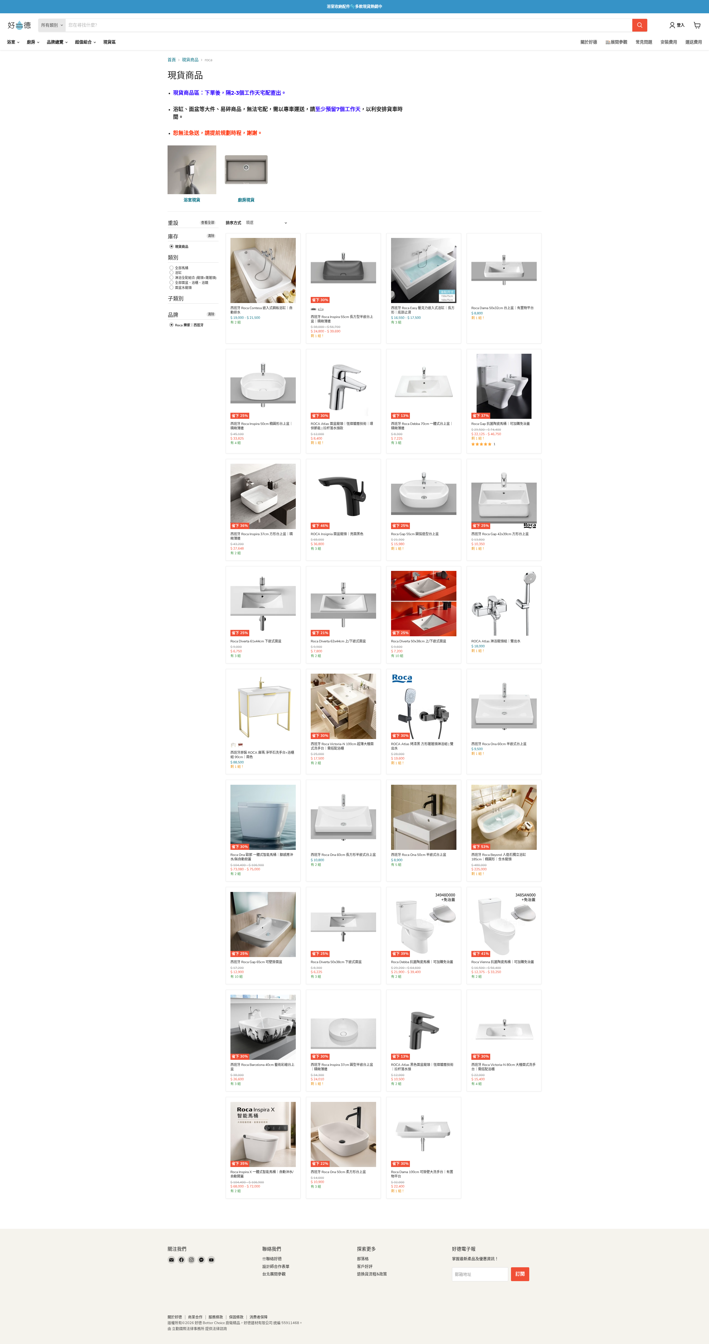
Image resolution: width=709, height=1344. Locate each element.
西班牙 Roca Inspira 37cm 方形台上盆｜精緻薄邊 (261, 536)
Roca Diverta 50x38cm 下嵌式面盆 (336, 962)
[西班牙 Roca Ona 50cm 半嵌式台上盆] (423, 817)
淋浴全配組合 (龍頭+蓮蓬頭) (195, 278)
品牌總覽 (56, 42)
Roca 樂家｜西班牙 (189, 325)
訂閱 (520, 1274)
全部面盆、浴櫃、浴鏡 (191, 283)
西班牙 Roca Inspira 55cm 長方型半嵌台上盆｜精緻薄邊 (342, 319)
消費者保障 (259, 1317)
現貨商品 (190, 60)
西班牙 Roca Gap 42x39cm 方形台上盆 (500, 534)
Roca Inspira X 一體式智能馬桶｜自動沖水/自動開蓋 (261, 1174)
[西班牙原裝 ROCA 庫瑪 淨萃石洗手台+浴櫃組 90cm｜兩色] (263, 706)
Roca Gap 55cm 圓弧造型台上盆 (415, 534)
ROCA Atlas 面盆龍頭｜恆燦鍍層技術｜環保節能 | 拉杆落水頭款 (342, 426)
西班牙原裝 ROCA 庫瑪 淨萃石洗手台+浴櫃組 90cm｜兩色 (262, 754)
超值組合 (84, 42)
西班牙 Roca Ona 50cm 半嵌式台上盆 (418, 855)
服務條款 (216, 1317)
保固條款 (236, 1317)
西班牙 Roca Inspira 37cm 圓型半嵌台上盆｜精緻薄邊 (342, 1067)
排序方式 (233, 223)
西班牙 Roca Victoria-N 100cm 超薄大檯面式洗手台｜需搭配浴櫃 (342, 746)
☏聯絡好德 (272, 1258)
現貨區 (109, 42)
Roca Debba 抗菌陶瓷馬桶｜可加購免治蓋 (422, 962)
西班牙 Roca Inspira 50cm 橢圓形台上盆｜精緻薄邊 (261, 426)
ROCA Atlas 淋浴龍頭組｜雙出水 (495, 641)
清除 (211, 236)
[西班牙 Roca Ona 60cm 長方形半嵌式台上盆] (343, 817)
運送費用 (693, 42)
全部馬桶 (181, 268)
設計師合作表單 (275, 1266)
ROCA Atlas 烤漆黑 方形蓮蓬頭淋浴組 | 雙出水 (422, 746)
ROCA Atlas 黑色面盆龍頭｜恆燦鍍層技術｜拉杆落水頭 (422, 1067)
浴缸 (178, 273)
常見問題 (644, 42)
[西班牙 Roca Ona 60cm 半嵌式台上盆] (504, 706)
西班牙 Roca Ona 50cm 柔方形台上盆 (338, 1172)
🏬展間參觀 (616, 42)
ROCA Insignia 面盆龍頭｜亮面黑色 (337, 534)
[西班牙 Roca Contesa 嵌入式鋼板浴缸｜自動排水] (263, 270)
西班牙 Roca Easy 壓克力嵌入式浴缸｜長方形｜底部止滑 (422, 310)
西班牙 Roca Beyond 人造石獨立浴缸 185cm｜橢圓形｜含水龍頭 (498, 857)
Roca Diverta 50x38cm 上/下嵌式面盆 (418, 641)
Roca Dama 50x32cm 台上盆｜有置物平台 (502, 308)
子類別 (176, 299)
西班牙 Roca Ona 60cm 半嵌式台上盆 (498, 744)
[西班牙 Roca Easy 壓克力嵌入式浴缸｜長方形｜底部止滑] (423, 270)
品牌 (173, 315)
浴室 (11, 42)
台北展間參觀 (274, 1274)
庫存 (173, 237)
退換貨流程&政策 (372, 1274)
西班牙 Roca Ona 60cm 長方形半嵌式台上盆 (343, 855)
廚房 (31, 42)
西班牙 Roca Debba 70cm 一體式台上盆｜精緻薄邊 (422, 426)
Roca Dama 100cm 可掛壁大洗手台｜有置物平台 (422, 1174)
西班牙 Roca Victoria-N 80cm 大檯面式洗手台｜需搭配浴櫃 (503, 1067)
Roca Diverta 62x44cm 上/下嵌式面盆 (338, 641)
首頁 (172, 60)
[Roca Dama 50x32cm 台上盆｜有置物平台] (504, 270)
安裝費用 (669, 42)
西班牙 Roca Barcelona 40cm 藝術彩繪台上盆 (262, 1067)
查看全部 (207, 222)
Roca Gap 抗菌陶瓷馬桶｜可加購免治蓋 (500, 424)
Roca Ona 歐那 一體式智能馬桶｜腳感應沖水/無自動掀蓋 (261, 857)
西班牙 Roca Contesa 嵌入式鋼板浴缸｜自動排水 (261, 310)
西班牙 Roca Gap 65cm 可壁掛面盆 (256, 962)
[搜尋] (639, 25)
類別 (173, 258)
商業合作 (195, 1317)
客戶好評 (365, 1266)
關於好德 (588, 42)
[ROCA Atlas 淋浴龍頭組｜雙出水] (504, 603)
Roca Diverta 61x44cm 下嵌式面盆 (255, 641)
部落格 (363, 1258)
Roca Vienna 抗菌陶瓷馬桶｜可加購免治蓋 (502, 962)
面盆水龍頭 (183, 288)
